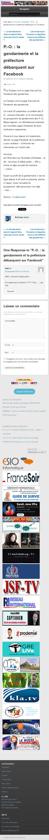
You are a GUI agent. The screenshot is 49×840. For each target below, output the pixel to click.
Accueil (17, 22)
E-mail (9, 345)
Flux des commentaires (10, 826)
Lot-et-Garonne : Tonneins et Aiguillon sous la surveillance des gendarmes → (35, 35)
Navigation (24, 9)
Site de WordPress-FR (10, 830)
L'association (6, 779)
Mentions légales (8, 805)
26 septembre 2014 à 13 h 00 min (17, 271)
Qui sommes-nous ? (9, 799)
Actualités (25, 22)
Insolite (4, 775)
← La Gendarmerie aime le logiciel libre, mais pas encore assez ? (14, 35)
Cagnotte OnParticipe (24, 391)
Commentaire (9, 321)
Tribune (4, 791)
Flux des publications (10, 822)
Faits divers (6, 771)
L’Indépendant (19, 196)
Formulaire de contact (10, 807)
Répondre (10, 291)
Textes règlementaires (10, 787)
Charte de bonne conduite (11, 802)
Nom (9, 353)
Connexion (6, 818)
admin (26, 217)
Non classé (6, 783)
